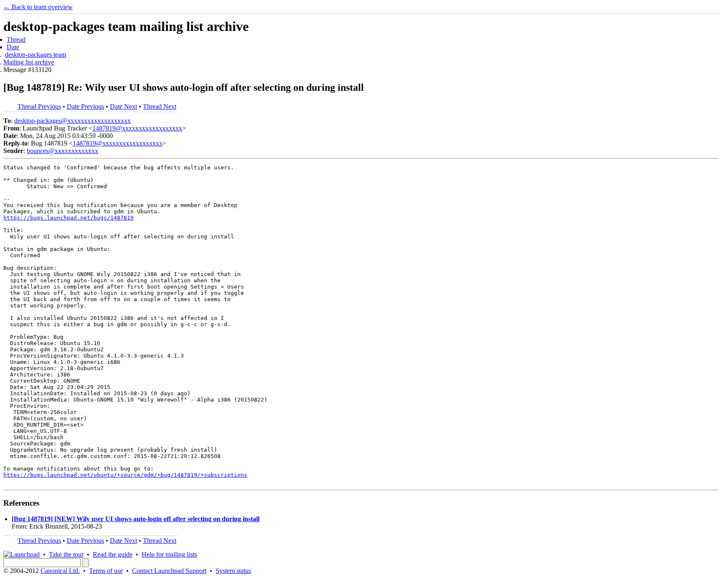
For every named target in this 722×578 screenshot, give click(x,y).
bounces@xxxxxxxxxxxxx (62, 150)
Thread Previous (39, 106)
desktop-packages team (35, 54)
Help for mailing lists (169, 554)
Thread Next (159, 106)
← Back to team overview (38, 6)
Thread (16, 39)
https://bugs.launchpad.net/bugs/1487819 (68, 218)
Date (13, 47)
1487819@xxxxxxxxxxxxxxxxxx (137, 128)
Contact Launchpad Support (169, 570)
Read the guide (112, 554)
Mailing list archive (28, 62)
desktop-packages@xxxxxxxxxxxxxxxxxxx (72, 120)
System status (233, 570)
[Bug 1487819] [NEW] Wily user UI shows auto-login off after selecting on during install (135, 518)
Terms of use (106, 570)
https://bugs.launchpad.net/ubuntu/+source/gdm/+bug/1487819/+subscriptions (125, 475)
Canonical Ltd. (60, 570)
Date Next (123, 106)
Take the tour (66, 554)
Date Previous (85, 106)
